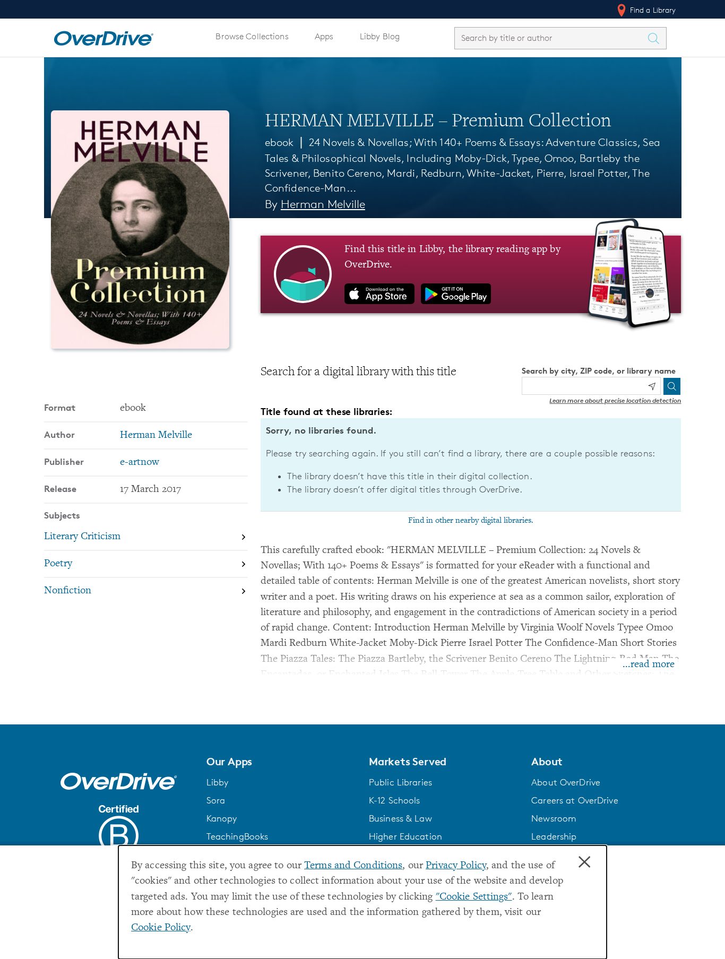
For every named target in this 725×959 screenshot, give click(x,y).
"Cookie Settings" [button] (474, 897)
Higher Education (405, 836)
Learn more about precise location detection (615, 400)
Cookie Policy (161, 928)
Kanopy (221, 818)
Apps (324, 36)
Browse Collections (251, 36)
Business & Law (400, 818)
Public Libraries (400, 782)
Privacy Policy (456, 866)
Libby (217, 782)
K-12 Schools (394, 800)
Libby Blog (380, 36)
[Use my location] (651, 386)
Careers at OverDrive (574, 800)
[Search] (671, 386)
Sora (216, 800)
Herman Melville (323, 204)
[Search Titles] (656, 38)
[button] (281, 762)
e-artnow (139, 462)
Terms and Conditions (353, 866)
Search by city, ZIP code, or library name (599, 371)
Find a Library (652, 9)
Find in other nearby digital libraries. (470, 520)
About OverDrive (565, 782)
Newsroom (553, 818)
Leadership (553, 836)
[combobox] (551, 38)
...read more (649, 665)
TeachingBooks (237, 836)
